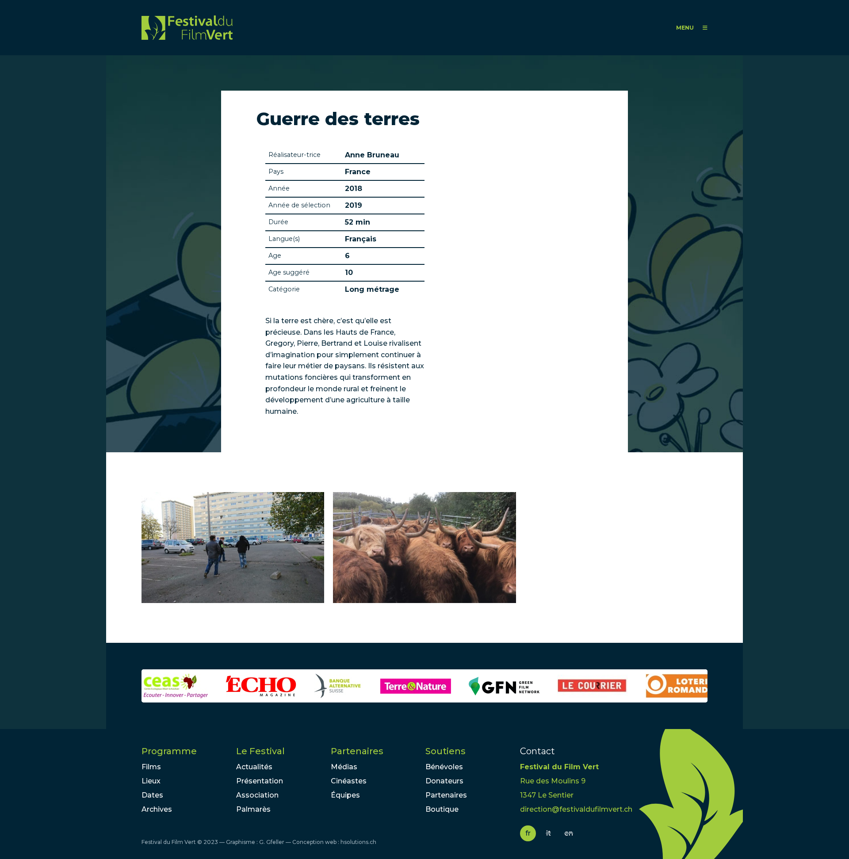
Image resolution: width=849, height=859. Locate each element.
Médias (344, 767)
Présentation (259, 781)
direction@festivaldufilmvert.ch (576, 809)
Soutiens (445, 751)
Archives (157, 809)
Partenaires (357, 751)
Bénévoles (444, 767)
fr (528, 833)
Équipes (345, 795)
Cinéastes (349, 781)
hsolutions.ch (358, 842)
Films (151, 767)
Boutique (442, 809)
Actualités (254, 767)
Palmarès (253, 809)
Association (257, 795)
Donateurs (444, 781)
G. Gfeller (271, 842)
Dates (152, 795)
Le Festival (260, 751)
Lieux (151, 781)
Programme (169, 751)
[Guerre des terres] (233, 547)
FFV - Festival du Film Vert (187, 27)
